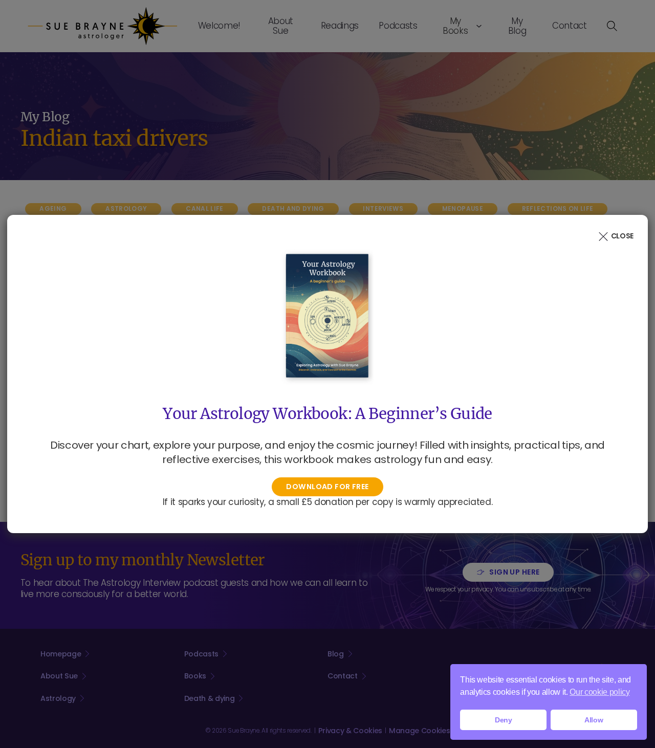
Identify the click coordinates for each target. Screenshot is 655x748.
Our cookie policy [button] (599, 692)
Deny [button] (503, 720)
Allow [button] (593, 720)
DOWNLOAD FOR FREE (327, 486)
